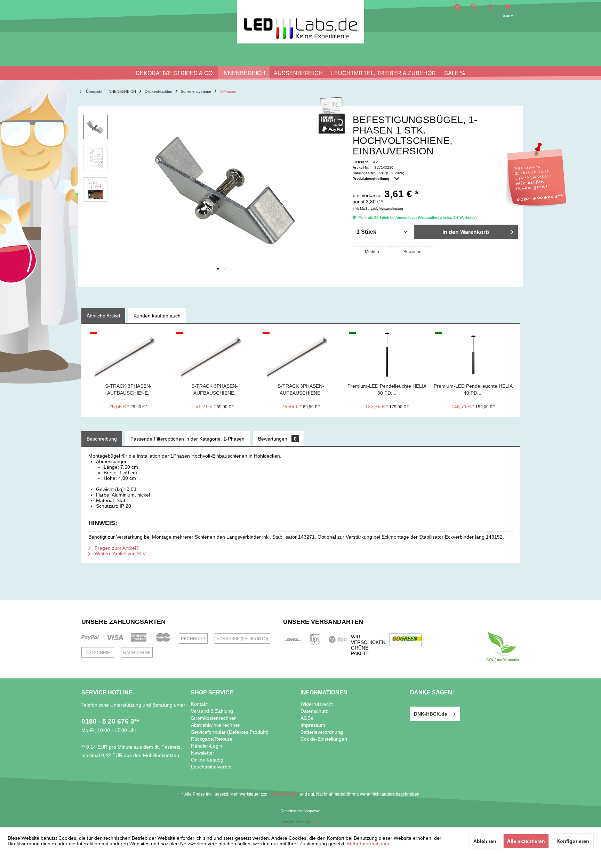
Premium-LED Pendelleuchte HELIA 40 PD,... (473, 389)
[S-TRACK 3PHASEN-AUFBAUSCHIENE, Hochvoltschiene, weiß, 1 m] (128, 354)
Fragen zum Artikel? (116, 548)
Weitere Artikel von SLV (119, 553)
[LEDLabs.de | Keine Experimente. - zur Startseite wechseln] (300, 21)
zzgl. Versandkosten (387, 208)
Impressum (312, 725)
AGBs (306, 718)
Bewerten (412, 251)
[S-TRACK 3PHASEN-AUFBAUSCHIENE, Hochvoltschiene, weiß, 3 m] (300, 354)
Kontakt (199, 704)
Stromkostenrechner (213, 718)
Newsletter (202, 753)
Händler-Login (206, 746)
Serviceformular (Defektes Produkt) (230, 732)
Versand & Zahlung (212, 711)
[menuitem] (476, 6)
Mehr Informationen (369, 843)
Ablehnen (484, 841)
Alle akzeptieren (526, 841)
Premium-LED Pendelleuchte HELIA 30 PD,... (386, 389)
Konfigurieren (572, 841)
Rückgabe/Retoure (211, 739)
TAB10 (316, 822)
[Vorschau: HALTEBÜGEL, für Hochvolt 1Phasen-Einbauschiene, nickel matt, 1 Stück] (95, 127)
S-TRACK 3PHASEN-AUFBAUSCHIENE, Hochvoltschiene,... (128, 389)
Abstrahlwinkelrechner (215, 725)
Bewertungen (277, 439)
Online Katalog (207, 760)
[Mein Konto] (492, 6)
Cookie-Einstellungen (323, 739)
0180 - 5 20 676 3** (110, 721)
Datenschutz (314, 711)
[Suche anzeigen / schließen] (474, 6)
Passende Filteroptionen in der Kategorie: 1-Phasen (187, 439)
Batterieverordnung (321, 732)
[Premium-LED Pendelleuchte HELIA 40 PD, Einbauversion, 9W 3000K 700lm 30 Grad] (473, 354)
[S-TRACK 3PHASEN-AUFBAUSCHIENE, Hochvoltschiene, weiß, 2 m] (214, 354)
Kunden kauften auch (157, 316)
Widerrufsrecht (316, 704)
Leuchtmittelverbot (211, 767)
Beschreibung (102, 439)
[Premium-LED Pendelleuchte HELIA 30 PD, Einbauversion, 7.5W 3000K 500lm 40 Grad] (386, 354)
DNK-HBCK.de (430, 714)
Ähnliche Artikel (103, 316)
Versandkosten (285, 794)
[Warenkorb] (510, 6)
